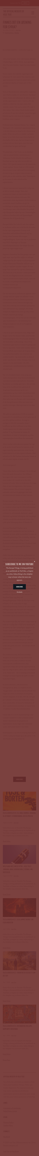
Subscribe (19, 587)
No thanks (19, 592)
